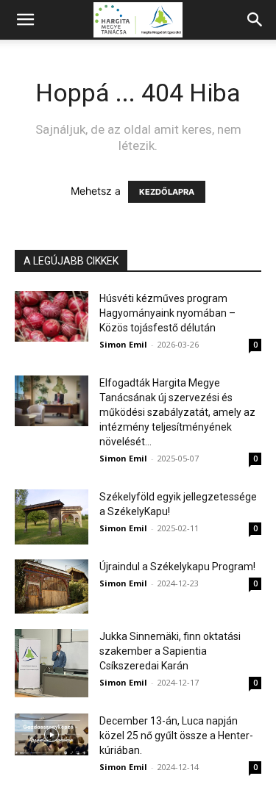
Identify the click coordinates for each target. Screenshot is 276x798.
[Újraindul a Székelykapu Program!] (51, 586)
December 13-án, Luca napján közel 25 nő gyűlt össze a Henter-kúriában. (176, 735)
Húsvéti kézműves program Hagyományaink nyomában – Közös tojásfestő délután (167, 313)
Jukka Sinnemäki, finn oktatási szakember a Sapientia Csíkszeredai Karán (170, 651)
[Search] (255, 20)
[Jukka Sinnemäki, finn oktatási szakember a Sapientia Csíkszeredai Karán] (51, 663)
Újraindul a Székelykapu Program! (177, 566)
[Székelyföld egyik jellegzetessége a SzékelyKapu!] (51, 516)
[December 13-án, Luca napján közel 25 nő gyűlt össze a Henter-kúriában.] (51, 734)
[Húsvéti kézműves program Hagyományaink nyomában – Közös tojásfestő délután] (51, 316)
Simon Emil (123, 344)
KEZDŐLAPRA (166, 192)
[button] (25, 20)
